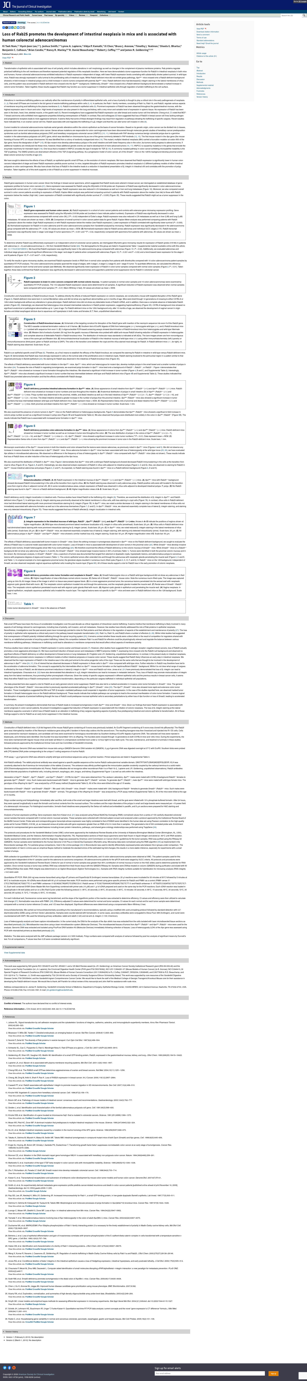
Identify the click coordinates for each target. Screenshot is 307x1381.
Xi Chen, (109, 46)
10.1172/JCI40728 (43, 22)
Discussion (201, 79)
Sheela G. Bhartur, (170, 46)
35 (159, 841)
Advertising (101, 11)
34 (155, 827)
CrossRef (37, 1028)
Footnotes (200, 91)
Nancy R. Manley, (57, 50)
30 (85, 636)
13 (139, 136)
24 (14, 367)
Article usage (201, 53)
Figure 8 (29, 571)
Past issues (48, 15)
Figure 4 (29, 384)
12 (136, 136)
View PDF (7, 57)
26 (166, 450)
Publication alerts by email (84, 11)
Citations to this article (207, 56)
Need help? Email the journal (207, 43)
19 (109, 148)
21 (44, 186)
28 (97, 633)
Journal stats (51, 11)
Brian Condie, (37, 50)
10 (104, 133)
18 (41, 148)
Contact (121, 11)
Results (199, 76)
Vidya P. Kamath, (93, 46)
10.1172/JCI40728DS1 (17, 249)
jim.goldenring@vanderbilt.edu (60, 990)
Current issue (37, 15)
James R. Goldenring (139, 50)
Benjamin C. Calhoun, (15, 50)
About (5, 11)
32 (39, 672)
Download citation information (208, 31)
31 (32, 663)
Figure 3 (29, 319)
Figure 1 (29, 206)
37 (16, 901)
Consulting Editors (25, 11)
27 (177, 630)
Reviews (82, 15)
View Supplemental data (14, 952)
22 (78, 246)
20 (40, 154)
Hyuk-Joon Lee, (30, 46)
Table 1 (29, 604)
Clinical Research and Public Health (16, 15)
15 (42, 142)
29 (152, 633)
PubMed (29, 1028)
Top (198, 67)
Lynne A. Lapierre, (72, 46)
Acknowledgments (203, 88)
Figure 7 (29, 517)
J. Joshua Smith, (50, 46)
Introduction (201, 73)
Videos (71, 15)
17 (131, 145)
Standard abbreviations (205, 40)
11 (107, 133)
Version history (202, 97)
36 (81, 845)
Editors (13, 11)
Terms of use (202, 37)
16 (128, 145)
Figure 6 (29, 476)
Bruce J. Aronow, (125, 46)
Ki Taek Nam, (10, 46)
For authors (39, 11)
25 (163, 450)
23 (41, 358)
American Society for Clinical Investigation (36, 1374)
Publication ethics (65, 11)
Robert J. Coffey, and (111, 50)
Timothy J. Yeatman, (147, 46)
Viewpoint (93, 15)
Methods (200, 82)
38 (51, 901)
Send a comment (203, 34)
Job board (112, 11)
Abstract (200, 70)
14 (101, 139)
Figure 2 (29, 278)
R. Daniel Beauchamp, (83, 50)
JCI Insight (302, 1)
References (201, 94)
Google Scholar (47, 1028)
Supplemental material (205, 85)
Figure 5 (29, 426)
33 (111, 687)
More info (27, 54)
